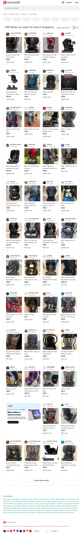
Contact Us (14, 526)
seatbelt (19, 503)
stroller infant (62, 512)
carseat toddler (58, 510)
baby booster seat (68, 508)
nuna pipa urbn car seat (43, 501)
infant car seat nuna (14, 510)
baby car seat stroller (28, 506)
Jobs (33, 526)
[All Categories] (63, 2)
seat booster (56, 508)
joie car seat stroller (33, 508)
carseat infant (46, 508)
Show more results (41, 480)
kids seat (71, 512)
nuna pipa (48, 510)
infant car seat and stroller (25, 501)
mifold (34, 512)
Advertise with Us (41, 526)
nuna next (67, 510)
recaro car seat (27, 510)
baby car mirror (49, 499)
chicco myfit (26, 512)
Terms (49, 526)
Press (20, 526)
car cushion (16, 506)
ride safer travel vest (50, 512)
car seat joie (7, 506)
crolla (36, 503)
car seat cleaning (70, 501)
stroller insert (60, 499)
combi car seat (44, 503)
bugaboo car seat (58, 501)
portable (13, 508)
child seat (40, 506)
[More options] (7, 65)
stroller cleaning (50, 506)
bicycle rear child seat (71, 503)
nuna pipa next (16, 499)
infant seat (6, 499)
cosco (13, 501)
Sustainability (27, 526)
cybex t (18, 512)
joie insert (11, 512)
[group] (23, 414)
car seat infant (70, 499)
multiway (60, 503)
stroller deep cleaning (63, 506)
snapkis (53, 503)
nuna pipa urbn (39, 510)
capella (39, 512)
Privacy (55, 526)
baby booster (27, 499)
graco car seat (28, 503)
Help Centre (6, 526)
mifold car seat (38, 499)
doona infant (22, 508)
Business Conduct (63, 526)
